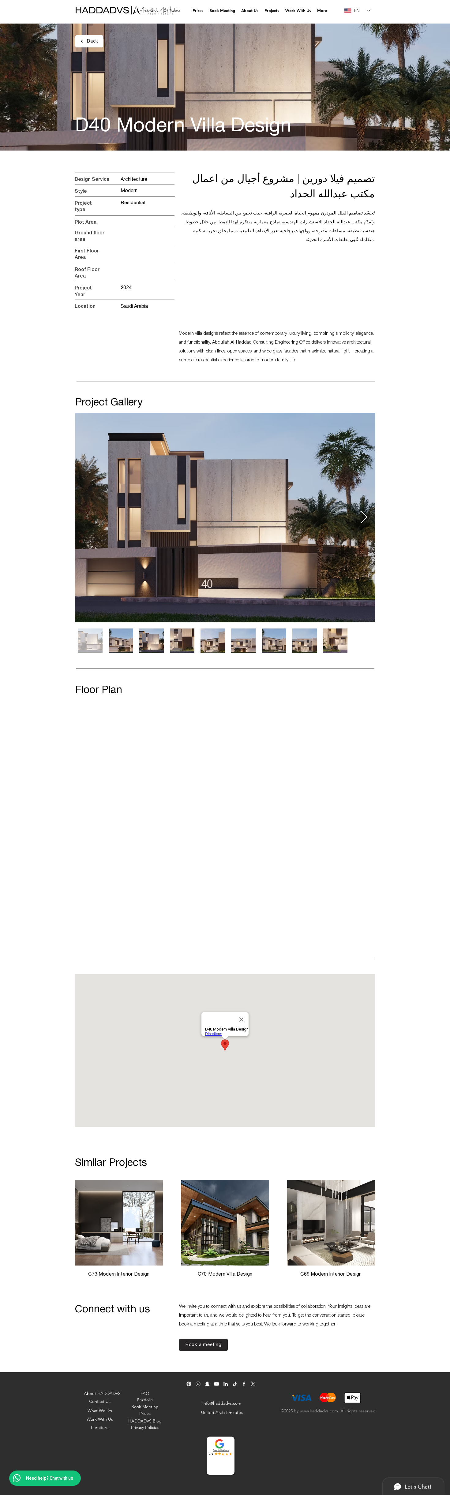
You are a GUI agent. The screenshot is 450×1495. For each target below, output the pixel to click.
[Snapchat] (207, 1384)
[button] (249, 10)
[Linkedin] (226, 1384)
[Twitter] (253, 1384)
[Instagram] (198, 1384)
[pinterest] (189, 1384)
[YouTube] (216, 1384)
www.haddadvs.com (319, 1411)
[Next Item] (364, 517)
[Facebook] (244, 1384)
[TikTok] (235, 1384)
